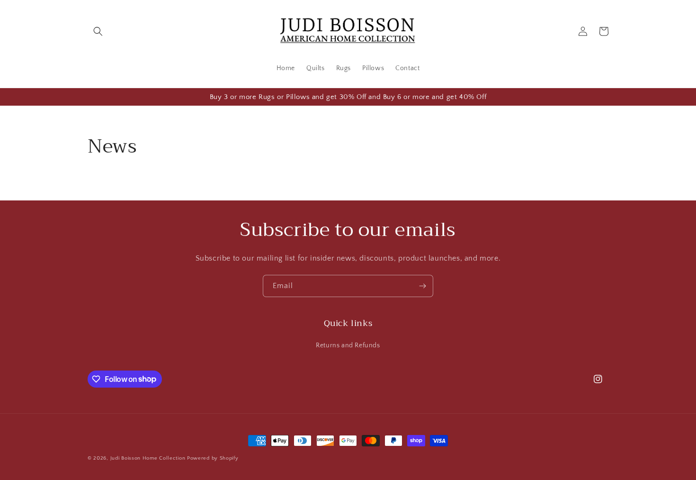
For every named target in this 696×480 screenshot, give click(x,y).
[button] (98, 31)
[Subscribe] (422, 286)
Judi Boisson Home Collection (148, 458)
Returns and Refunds (348, 345)
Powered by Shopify (213, 458)
